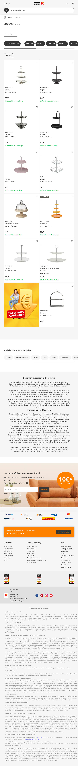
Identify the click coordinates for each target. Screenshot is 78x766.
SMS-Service (31, 553)
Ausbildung (64, 565)
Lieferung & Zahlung (67, 556)
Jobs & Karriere (66, 562)
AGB (11, 592)
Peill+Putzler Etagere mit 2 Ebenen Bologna (53, 239)
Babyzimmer (8, 551)
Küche (6, 560)
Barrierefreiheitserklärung (18, 598)
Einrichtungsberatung (34, 558)
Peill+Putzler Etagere (10, 239)
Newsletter (30, 556)
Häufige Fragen (66, 546)
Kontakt (63, 553)
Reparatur (64, 558)
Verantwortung (66, 567)
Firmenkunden (31, 562)
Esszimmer (7, 558)
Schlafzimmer (8, 549)
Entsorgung (64, 551)
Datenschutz (14, 594)
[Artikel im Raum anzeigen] (9, 55)
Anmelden (44, 489)
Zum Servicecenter (63, 532)
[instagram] (46, 595)
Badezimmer (8, 553)
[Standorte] (67, 4)
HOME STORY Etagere (11, 60)
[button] (6, 4)
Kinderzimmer (8, 556)
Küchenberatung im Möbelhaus (37, 560)
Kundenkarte (31, 549)
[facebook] (36, 595)
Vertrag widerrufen (67, 549)
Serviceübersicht (32, 546)
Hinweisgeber (14, 596)
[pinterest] (41, 595)
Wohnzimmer (8, 546)
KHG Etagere (43, 150)
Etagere (6, 150)
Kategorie (11, 34)
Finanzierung (31, 551)
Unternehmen (65, 560)
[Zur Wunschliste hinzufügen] (37, 63)
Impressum (14, 589)
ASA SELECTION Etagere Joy (48, 194)
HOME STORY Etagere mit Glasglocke (15, 194)
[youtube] (51, 595)
